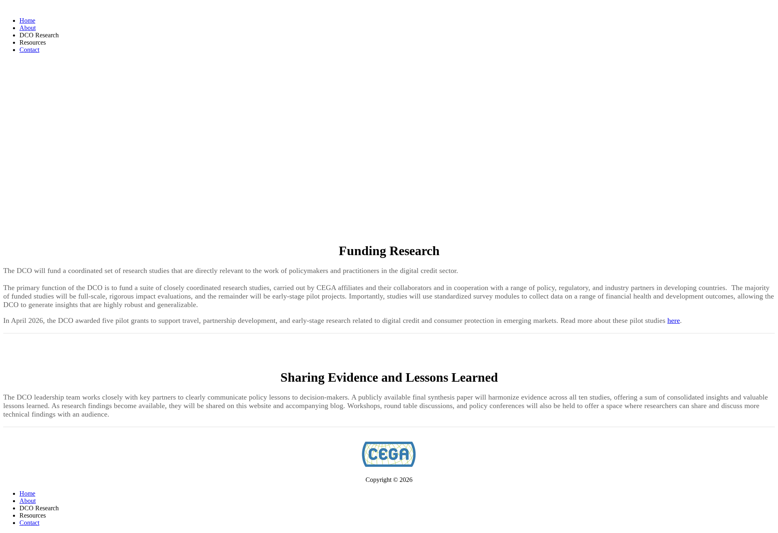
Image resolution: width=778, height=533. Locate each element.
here (673, 320)
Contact (29, 49)
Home (27, 20)
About (27, 27)
